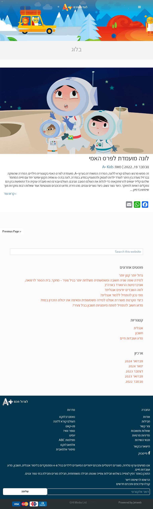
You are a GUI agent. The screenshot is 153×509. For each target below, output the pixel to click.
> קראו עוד (10, 194)
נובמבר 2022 (134, 381)
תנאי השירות (142, 440)
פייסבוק (143, 453)
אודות (146, 417)
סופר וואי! (69, 431)
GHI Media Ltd (78, 502)
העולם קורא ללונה (64, 421)
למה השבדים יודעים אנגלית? (124, 290)
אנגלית (138, 328)
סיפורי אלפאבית (65, 449)
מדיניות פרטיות (141, 435)
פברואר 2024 (134, 361)
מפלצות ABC (67, 440)
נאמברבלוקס (67, 417)
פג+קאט (70, 426)
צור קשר (145, 426)
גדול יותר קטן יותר (131, 275)
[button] (140, 7)
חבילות (146, 421)
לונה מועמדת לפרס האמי (119, 158)
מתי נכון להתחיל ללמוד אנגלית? (121, 295)
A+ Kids (76, 7)
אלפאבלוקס (67, 445)
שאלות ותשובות (140, 431)
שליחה (25, 491)
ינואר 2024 (135, 366)
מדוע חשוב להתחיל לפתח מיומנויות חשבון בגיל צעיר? (108, 305)
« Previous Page (11, 231)
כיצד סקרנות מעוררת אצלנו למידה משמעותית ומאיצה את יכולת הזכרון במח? (92, 300)
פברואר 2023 (134, 376)
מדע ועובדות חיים (131, 338)
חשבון (139, 333)
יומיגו (72, 435)
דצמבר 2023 (134, 371)
